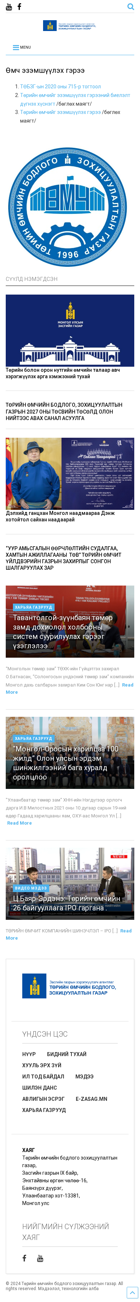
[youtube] (9, 7)
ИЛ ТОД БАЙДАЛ (43, 1077)
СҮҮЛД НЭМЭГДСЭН (32, 279)
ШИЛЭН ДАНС (39, 1088)
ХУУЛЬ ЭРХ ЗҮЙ (41, 1065)
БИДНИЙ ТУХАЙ (67, 1054)
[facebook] (19, 7)
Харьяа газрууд (33, 607)
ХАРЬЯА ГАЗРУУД (44, 1110)
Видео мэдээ (31, 888)
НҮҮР (29, 1054)
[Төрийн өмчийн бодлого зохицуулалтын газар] (70, 27)
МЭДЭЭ (84, 1077)
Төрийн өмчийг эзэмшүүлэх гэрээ (60, 112)
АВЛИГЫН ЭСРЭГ (43, 1099)
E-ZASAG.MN (91, 1099)
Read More (19, 823)
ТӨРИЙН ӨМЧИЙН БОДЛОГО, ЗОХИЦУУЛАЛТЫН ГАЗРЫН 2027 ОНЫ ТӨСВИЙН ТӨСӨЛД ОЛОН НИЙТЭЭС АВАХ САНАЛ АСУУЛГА (64, 411)
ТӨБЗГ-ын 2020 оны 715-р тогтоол (60, 86)
